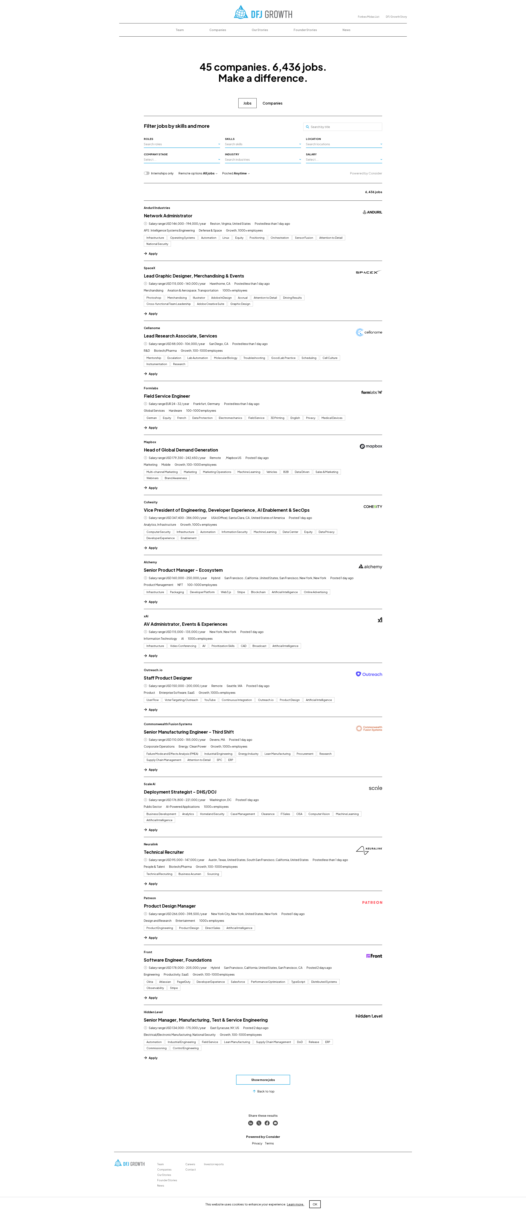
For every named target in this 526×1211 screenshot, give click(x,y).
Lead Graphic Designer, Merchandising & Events (194, 276)
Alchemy (150, 562)
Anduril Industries (157, 208)
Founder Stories (305, 30)
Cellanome (152, 328)
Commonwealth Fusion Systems (168, 724)
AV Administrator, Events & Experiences (185, 624)
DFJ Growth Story (396, 16)
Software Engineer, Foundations (178, 960)
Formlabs (151, 388)
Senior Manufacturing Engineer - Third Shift (189, 732)
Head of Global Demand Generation (181, 450)
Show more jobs (263, 1080)
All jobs (209, 173)
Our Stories (260, 30)
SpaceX (149, 268)
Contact (190, 1169)
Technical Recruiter (164, 852)
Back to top (266, 1091)
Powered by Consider (366, 173)
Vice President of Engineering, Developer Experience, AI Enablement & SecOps (227, 510)
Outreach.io (153, 670)
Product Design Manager (170, 906)
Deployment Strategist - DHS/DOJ (180, 792)
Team (180, 30)
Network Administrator (168, 215)
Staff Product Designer (168, 678)
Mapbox (150, 442)
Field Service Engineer (167, 396)
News (346, 30)
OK (315, 1204)
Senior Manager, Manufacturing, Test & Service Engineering (206, 1020)
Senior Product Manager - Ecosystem (183, 570)
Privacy (257, 1143)
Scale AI (149, 784)
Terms (269, 1143)
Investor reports (214, 1164)
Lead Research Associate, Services (180, 336)
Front (148, 952)
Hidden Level (153, 1012)
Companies (217, 30)
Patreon (150, 898)
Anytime (240, 173)
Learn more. (295, 1204)
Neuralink (151, 844)
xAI (146, 616)
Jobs (247, 103)
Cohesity (151, 502)
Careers (190, 1164)
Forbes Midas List (368, 16)
